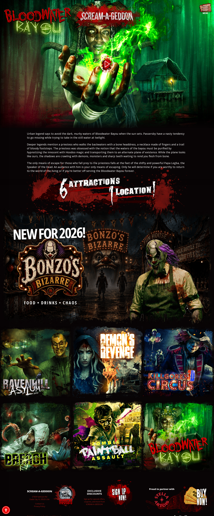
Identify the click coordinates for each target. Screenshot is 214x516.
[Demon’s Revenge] (107, 327)
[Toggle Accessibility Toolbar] (6, 510)
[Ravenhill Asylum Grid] (35, 327)
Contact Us (39, 503)
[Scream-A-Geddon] (106, 3)
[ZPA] (107, 402)
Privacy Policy (39, 506)
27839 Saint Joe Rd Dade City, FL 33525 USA (39, 498)
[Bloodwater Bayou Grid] (178, 402)
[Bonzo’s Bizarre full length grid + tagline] (107, 209)
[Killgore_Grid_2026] (178, 327)
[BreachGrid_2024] (35, 402)
